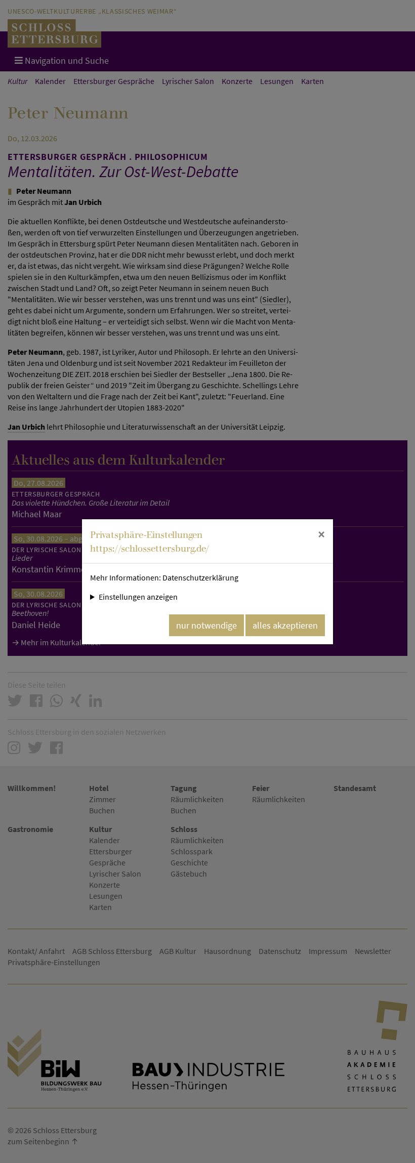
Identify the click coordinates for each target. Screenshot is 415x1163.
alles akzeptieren (285, 625)
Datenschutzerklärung (200, 577)
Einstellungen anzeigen (138, 597)
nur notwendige (206, 625)
